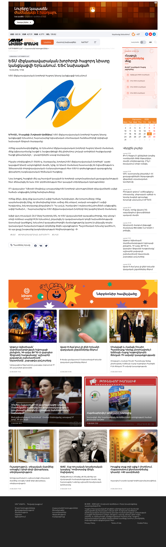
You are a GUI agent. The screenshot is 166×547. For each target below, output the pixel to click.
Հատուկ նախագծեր (66, 42)
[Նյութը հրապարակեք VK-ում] (41, 245)
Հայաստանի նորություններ (19, 56)
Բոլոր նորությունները (25, 508)
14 (145, 131)
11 (130, 131)
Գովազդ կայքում (34, 504)
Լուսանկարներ (59, 512)
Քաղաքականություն (24, 510)
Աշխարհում (20, 517)
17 (125, 134)
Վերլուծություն (59, 514)
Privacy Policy (90, 523)
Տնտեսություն (21, 512)
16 (154, 131)
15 (149, 131)
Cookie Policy (142, 523)
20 (140, 134)
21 (145, 134)
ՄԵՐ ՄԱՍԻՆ (20, 504)
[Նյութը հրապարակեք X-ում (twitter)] (46, 245)
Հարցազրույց (58, 517)
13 (140, 131)
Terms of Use (116, 523)
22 (149, 134)
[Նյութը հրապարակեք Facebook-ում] (35, 245)
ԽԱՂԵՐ (84, 42)
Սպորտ (18, 514)
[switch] (143, 42)
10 (125, 131)
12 (135, 131)
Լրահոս (47, 42)
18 (130, 134)
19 (135, 134)
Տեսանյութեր (58, 510)
